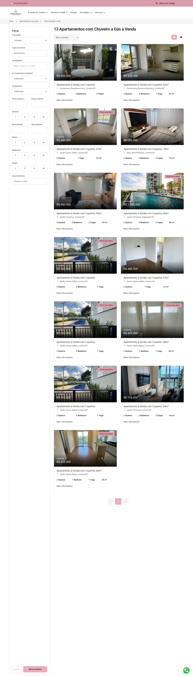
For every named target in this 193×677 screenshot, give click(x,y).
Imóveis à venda (58, 12)
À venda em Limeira (37, 12)
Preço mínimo (18, 99)
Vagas (14, 163)
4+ (44, 117)
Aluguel (73, 12)
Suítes (14, 137)
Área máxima (37, 124)
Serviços (99, 12)
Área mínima (17, 124)
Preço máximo (37, 99)
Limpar (17, 669)
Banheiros (16, 150)
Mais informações (65, 100)
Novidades (85, 12)
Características (18, 176)
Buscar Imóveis (35, 669)
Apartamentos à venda (28, 21)
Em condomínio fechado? (22, 73)
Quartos (15, 112)
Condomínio (17, 86)
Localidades (17, 60)
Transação (16, 35)
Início (11, 21)
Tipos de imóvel (18, 48)
